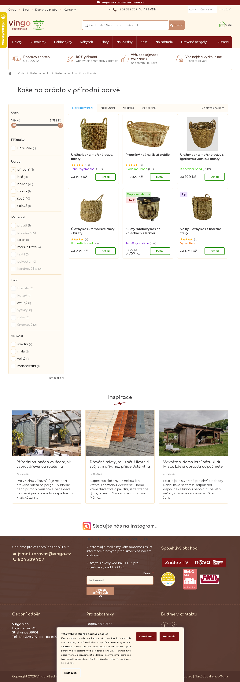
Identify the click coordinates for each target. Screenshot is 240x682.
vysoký (24, 310)
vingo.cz (164, 625)
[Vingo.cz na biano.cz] (190, 579)
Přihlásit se (102, 593)
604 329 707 (31, 559)
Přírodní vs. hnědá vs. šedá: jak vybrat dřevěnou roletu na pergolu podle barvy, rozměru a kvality (45, 464)
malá (22, 351)
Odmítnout (146, 636)
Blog (25, 9)
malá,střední (28, 366)
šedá (23, 198)
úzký (22, 317)
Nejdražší (128, 108)
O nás (12, 9)
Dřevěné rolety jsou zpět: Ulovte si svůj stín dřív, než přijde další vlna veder (120, 464)
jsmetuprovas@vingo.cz (44, 553)
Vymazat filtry (56, 379)
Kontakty (70, 9)
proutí (23, 225)
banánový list (29, 269)
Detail (106, 177)
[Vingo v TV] (194, 562)
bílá (22, 177)
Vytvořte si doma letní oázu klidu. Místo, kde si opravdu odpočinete (193, 464)
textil (23, 254)
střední (24, 344)
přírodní (25, 169)
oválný (23, 303)
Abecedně (149, 108)
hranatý (24, 288)
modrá (23, 191)
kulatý (24, 296)
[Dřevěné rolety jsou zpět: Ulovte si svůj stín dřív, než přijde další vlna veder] (120, 433)
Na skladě (26, 148)
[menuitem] (17, 42)
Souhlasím (169, 636)
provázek (26, 232)
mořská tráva (28, 247)
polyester (26, 261)
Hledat (177, 25)
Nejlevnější (108, 108)
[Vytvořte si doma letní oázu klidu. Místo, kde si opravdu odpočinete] (193, 433)
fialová (23, 206)
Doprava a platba (46, 9)
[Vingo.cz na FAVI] (209, 579)
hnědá (24, 184)
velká (22, 358)
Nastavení (70, 672)
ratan (22, 240)
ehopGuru (220, 676)
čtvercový (26, 325)
